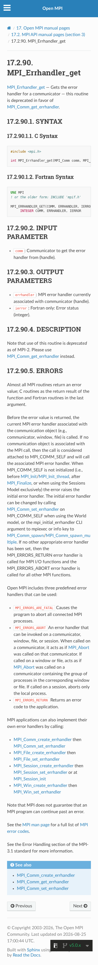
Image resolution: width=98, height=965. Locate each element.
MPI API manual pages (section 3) (48, 35)
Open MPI (52, 8)
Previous (23, 906)
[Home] (9, 28)
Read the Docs (26, 955)
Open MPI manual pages (43, 28)
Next (78, 906)
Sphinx (33, 950)
